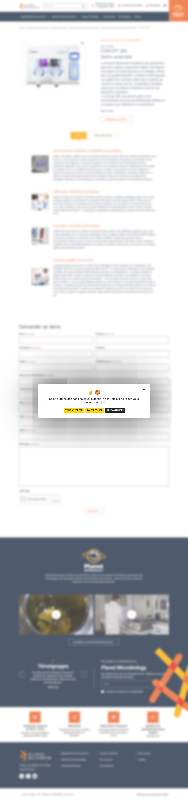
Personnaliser (115, 410)
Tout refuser (95, 410)
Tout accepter (74, 410)
